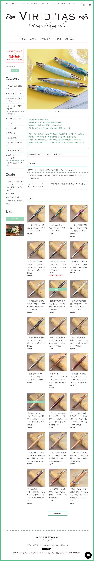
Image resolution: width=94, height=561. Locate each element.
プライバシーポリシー (16, 197)
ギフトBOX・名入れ (15, 150)
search (14, 70)
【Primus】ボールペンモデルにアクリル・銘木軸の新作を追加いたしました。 (56, 175)
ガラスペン (12, 133)
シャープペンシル (14, 119)
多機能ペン (12, 114)
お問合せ (11, 193)
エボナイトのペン (14, 94)
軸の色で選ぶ (12, 138)
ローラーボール (13, 128)
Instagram (15, 219)
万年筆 (10, 123)
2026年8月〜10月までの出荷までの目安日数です (46, 154)
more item (58, 513)
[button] (46, 39)
